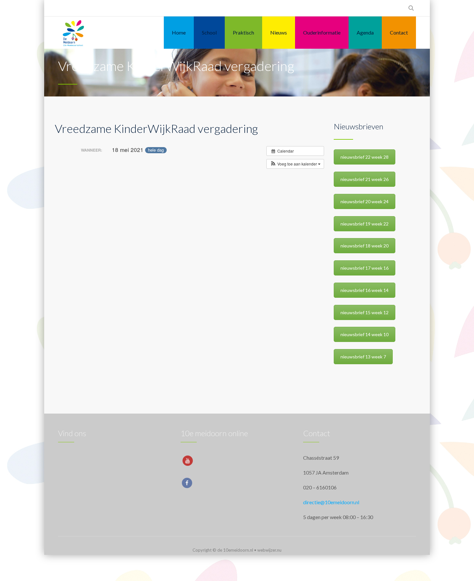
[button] (295, 163)
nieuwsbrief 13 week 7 (363, 356)
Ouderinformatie (322, 32)
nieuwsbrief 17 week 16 (365, 268)
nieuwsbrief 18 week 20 (365, 245)
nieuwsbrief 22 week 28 (365, 157)
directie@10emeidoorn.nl (331, 502)
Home (179, 32)
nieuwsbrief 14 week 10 (365, 334)
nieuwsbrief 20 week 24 (365, 201)
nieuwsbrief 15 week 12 (365, 312)
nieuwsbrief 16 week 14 (365, 290)
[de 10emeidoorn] (73, 32)
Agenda (365, 32)
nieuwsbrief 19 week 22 (365, 223)
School (209, 32)
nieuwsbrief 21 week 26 (365, 179)
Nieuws (278, 32)
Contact (399, 32)
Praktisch (243, 32)
